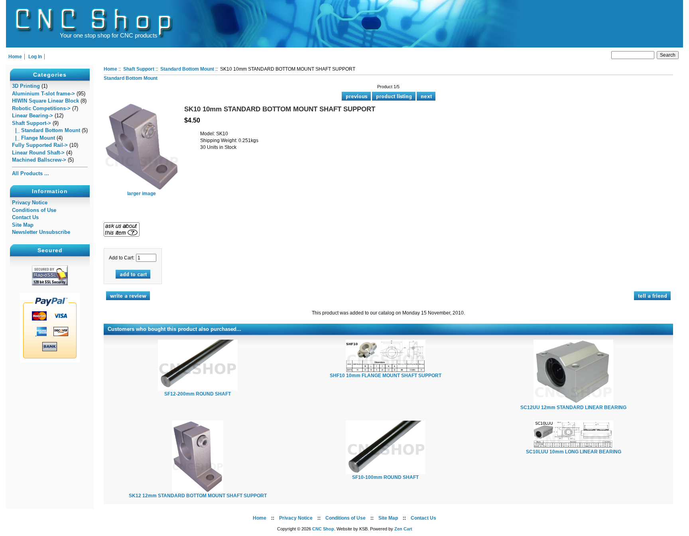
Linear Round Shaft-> (38, 153)
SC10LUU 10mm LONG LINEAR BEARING (573, 452)
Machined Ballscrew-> (39, 160)
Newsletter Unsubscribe (41, 232)
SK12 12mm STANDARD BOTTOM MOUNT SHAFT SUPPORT (198, 495)
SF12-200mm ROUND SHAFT (197, 394)
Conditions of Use (34, 210)
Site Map (22, 225)
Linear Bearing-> (32, 116)
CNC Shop (323, 528)
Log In (35, 56)
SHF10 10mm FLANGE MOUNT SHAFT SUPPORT (385, 375)
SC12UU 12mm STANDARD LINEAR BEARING (573, 407)
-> (31, 123)
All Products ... (30, 173)
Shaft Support (138, 69)
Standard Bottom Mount (187, 69)
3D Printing (26, 86)
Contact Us (25, 217)
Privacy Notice (29, 203)
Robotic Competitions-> (41, 108)
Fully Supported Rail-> (40, 145)
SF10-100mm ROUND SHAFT (385, 477)
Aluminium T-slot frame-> (43, 94)
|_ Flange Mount (33, 138)
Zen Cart (403, 528)
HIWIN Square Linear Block (45, 101)
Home (15, 56)
